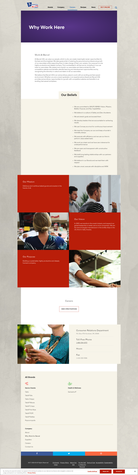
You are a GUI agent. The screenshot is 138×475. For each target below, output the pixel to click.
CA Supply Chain (56, 463)
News (93, 7)
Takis (27, 392)
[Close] (135, 471)
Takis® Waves (30, 403)
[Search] (116, 8)
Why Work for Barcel (32, 436)
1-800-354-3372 (81, 343)
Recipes (83, 7)
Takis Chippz (29, 399)
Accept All (119, 471)
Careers (72, 7)
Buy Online (105, 7)
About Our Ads (73, 463)
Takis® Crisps (29, 406)
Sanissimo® (72, 392)
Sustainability (108, 462)
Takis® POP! (29, 413)
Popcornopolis (30, 420)
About (27, 432)
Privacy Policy (64, 462)
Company (60, 7)
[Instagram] (101, 454)
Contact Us (29, 447)
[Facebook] (37, 454)
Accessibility (100, 462)
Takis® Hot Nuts (30, 410)
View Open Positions (69, 309)
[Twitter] (69, 454)
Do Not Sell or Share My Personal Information (82, 466)
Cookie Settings (92, 471)
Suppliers (28, 440)
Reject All (106, 471)
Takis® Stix (28, 395)
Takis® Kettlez (30, 417)
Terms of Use (91, 462)
